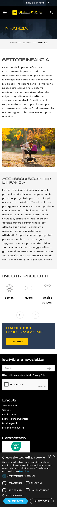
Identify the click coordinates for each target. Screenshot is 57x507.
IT (48, 3)
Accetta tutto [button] (15, 501)
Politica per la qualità (13, 427)
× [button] (53, 456)
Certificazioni (9, 414)
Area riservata (35, 3)
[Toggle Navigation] (4, 12)
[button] (28, 495)
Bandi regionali (9, 423)
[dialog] (28, 479)
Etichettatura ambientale (15, 419)
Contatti (6, 410)
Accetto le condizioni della (26, 375)
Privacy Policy (40, 375)
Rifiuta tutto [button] (42, 501)
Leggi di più (24, 471)
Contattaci (17, 341)
